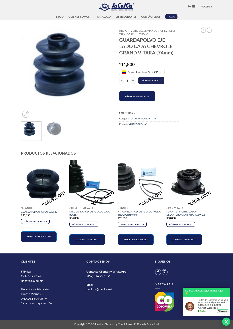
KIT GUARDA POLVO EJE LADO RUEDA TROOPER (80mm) (139, 213)
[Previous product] (209, 30)
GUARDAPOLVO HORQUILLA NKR (39, 211)
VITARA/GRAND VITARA (133, 33)
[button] (191, 7)
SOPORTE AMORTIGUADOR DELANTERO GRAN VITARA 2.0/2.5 (185, 213)
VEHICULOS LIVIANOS (144, 30)
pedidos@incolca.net (99, 289)
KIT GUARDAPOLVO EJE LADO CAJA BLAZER (89, 213)
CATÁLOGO (104, 16)
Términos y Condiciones (118, 324)
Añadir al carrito (151, 80)
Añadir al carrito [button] (35, 221)
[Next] (107, 73)
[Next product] (203, 30)
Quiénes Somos (79, 16)
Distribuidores (126, 16)
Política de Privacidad (146, 324)
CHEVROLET (167, 30)
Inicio (60, 16)
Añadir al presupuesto (137, 96)
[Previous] (27, 73)
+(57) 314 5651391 (98, 276)
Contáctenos (151, 16)
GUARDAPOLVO (138, 124)
